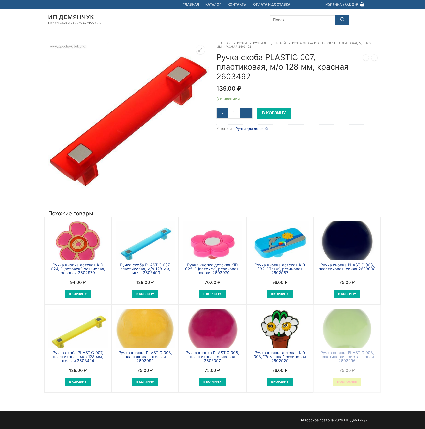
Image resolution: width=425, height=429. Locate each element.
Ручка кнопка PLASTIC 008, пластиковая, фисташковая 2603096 (347, 356)
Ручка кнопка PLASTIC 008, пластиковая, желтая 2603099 (145, 356)
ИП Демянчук (71, 17)
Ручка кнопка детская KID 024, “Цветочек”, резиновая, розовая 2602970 (78, 268)
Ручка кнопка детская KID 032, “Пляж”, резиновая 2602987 (280, 268)
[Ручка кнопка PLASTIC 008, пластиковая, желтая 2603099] (366, 59)
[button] (200, 49)
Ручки (242, 43)
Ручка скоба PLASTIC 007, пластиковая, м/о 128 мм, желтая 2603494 (78, 356)
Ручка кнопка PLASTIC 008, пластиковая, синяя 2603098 (347, 266)
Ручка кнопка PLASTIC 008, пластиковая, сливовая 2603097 (212, 356)
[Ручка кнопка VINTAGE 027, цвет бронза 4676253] (374, 59)
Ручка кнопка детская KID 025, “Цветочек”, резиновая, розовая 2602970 (212, 268)
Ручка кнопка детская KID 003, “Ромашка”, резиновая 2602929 (280, 356)
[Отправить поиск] (342, 20)
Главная (223, 43)
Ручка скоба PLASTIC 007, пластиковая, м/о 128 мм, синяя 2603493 (145, 268)
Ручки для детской (269, 43)
